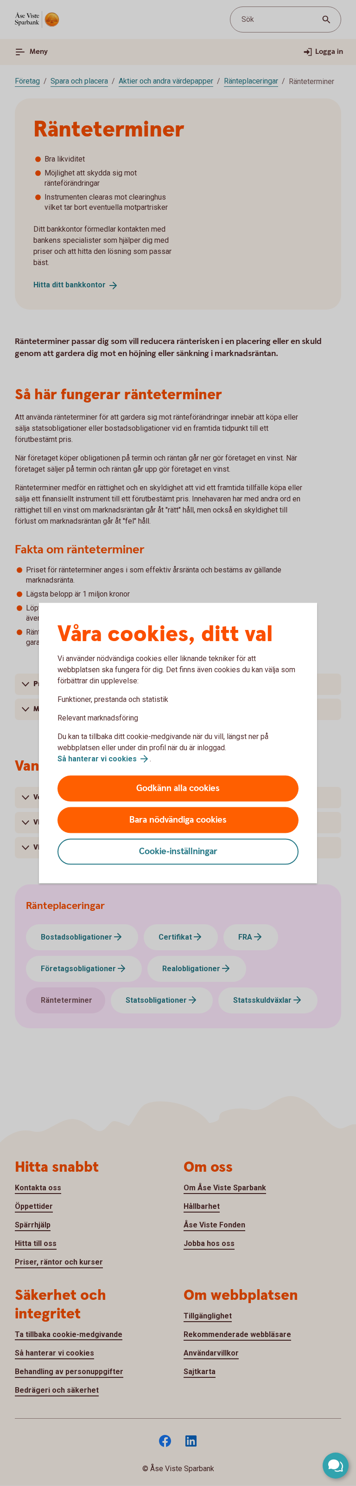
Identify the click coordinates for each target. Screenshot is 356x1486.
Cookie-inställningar (178, 851)
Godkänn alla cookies (178, 788)
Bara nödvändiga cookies (178, 820)
